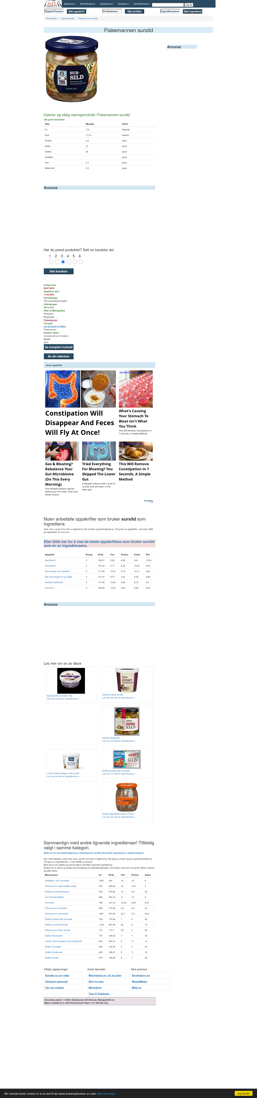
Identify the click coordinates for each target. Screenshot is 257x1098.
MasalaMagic (139, 981)
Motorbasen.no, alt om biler (105, 975)
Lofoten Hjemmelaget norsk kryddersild (63, 941)
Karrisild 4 (49, 587)
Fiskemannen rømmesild (56, 913)
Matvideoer (95, 987)
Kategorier (123, 3)
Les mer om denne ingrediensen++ (63, 698)
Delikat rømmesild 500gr (56, 924)
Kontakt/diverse (141, 3)
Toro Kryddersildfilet (54, 897)
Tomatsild (49, 902)
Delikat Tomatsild (53, 946)
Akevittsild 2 (50, 560)
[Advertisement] (99, 212)
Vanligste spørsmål (56, 981)
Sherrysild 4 (50, 565)
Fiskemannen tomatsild (56, 908)
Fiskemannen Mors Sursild (57, 930)
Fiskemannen (50, 320)
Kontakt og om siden (57, 975)
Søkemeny (69, 3)
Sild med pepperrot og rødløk (58, 576)
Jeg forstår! (243, 1093)
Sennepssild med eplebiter (57, 571)
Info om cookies (54, 987)
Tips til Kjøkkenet (99, 993)
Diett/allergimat (87, 3)
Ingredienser (106, 3)
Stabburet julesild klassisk (57, 891)
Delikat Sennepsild (53, 935)
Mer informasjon (107, 1093)
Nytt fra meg (96, 981)
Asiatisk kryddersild (54, 582)
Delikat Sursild (51, 957)
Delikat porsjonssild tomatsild (58, 919)
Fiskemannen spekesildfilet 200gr (60, 886)
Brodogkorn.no (141, 975)
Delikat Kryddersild (53, 952)
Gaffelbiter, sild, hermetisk (57, 880)
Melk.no (136, 987)
